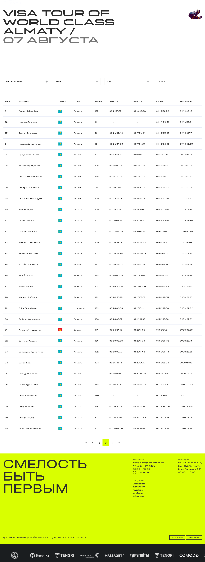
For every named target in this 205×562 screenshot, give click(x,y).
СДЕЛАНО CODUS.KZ (63, 537)
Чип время (186, 101)
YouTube (138, 493)
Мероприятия (41, 2)
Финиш (160, 101)
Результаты (58, 2)
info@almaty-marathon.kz (148, 462)
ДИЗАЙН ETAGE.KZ (38, 537)
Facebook (138, 490)
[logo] (13, 2)
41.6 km (137, 101)
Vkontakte (139, 483)
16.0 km (113, 101)
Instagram (139, 486)
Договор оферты (14, 537)
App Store (194, 537)
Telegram (138, 496)
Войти (198, 3)
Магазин (173, 3)
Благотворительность (80, 2)
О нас (131, 2)
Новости (101, 2)
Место (8, 101)
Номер (98, 101)
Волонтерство (117, 2)
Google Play (177, 537)
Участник (24, 101)
